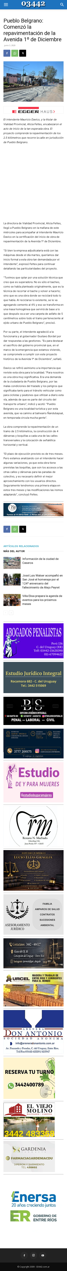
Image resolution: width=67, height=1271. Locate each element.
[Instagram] (33, 1255)
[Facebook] (6, 53)
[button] (5, 4)
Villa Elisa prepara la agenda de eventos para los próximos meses (42, 600)
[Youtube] (42, 1255)
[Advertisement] (33, 183)
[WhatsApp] (14, 53)
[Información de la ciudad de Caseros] (12, 563)
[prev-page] (5, 613)
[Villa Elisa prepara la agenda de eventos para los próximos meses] (12, 600)
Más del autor (14, 551)
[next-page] (11, 613)
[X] (22, 53)
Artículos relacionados (21, 546)
